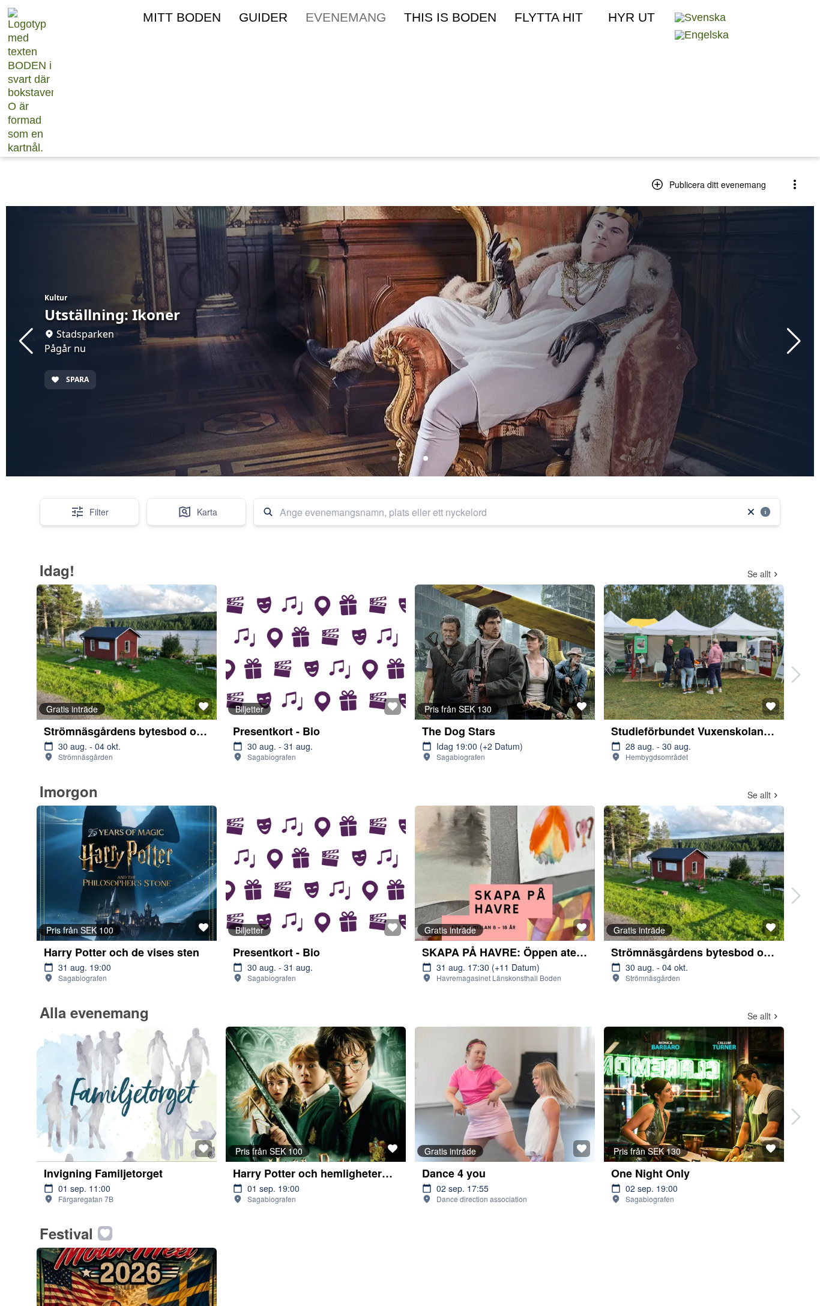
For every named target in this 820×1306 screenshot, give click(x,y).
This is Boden (450, 17)
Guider (263, 17)
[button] (761, 17)
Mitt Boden (182, 17)
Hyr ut (631, 17)
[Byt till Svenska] (700, 17)
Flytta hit (548, 17)
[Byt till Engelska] (702, 35)
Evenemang (346, 17)
